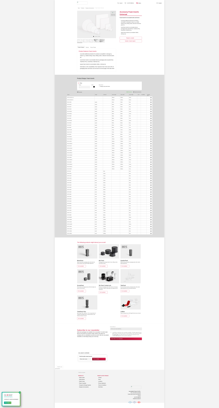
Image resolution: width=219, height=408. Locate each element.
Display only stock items (105, 86)
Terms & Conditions (102, 385)
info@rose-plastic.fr (137, 398)
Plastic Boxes (82, 379)
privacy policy (116, 334)
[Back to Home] (82, 3)
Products (82, 7)
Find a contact (96, 359)
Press (99, 379)
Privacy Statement (102, 383)
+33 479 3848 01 (130, 3)
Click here (7, 402)
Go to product (81, 266)
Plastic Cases (82, 381)
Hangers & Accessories (90, 7)
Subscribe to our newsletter (117, 338)
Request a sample (130, 38)
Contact (99, 377)
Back (79, 7)
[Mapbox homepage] (57, 368)
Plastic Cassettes (82, 383)
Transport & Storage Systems (85, 385)
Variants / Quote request (130, 41)
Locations (100, 381)
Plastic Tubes (82, 377)
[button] (93, 36)
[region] (109, 356)
